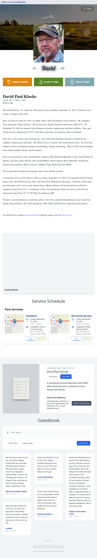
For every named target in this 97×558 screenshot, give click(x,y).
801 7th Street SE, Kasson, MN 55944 (37, 332)
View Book (53, 376)
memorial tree (31, 214)
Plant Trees (41, 339)
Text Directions (30, 339)
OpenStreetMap (51, 551)
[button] (14, 321)
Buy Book (66, 376)
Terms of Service (54, 547)
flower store (67, 214)
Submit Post (83, 443)
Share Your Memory (81, 403)
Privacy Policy (41, 547)
